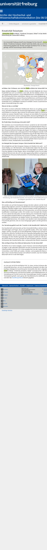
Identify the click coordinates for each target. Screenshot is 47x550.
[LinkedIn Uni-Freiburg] (2, 303)
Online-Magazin (14, 24)
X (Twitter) (5, 292)
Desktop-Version (7, 310)
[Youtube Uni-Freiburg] (2, 297)
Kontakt (22, 285)
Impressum (29, 285)
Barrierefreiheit (14, 285)
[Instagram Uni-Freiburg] (2, 295)
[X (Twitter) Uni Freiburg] (2, 292)
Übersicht (5, 285)
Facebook (5, 289)
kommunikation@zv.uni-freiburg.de (30, 293)
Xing (4, 300)
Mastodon (5, 306)
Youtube (5, 297)
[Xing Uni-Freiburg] (2, 300)
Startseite (2, 23)
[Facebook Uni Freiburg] (2, 289)
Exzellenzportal (16, 277)
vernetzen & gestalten (29, 24)
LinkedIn (5, 303)
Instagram (5, 295)
